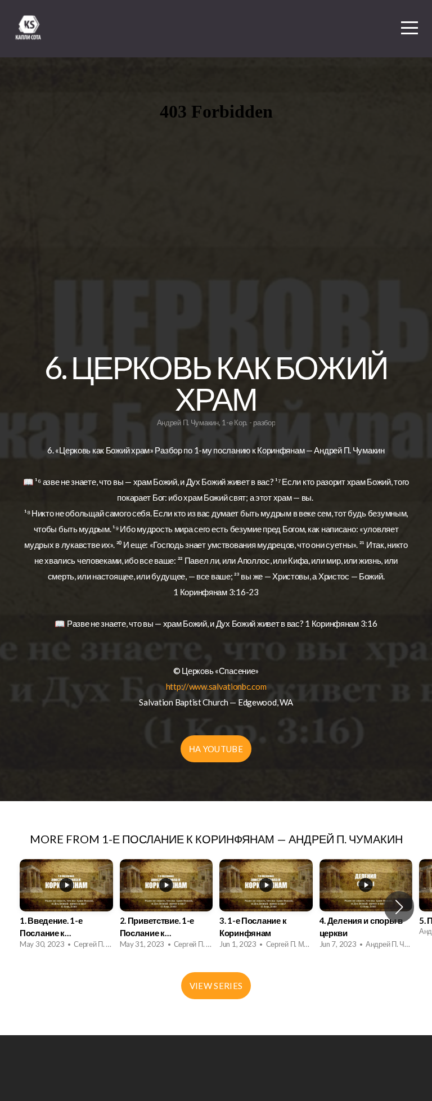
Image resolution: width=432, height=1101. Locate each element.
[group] (66, 907)
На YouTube (216, 749)
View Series (216, 986)
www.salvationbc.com (228, 686)
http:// (177, 686)
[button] (399, 907)
